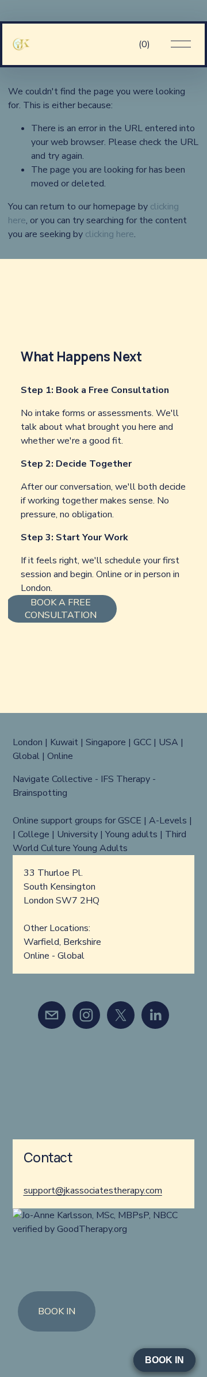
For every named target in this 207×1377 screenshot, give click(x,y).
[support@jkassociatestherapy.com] (52, 1015)
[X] (121, 1015)
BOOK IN (56, 1311)
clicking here (109, 234)
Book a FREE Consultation (61, 608)
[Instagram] (86, 1015)
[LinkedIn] (155, 1015)
